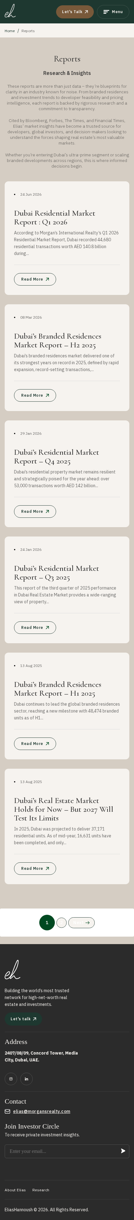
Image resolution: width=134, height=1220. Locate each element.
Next (78, 922)
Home (10, 30)
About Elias (15, 1190)
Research (41, 1190)
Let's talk (21, 1019)
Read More (32, 279)
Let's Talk (72, 11)
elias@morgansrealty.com (41, 1111)
